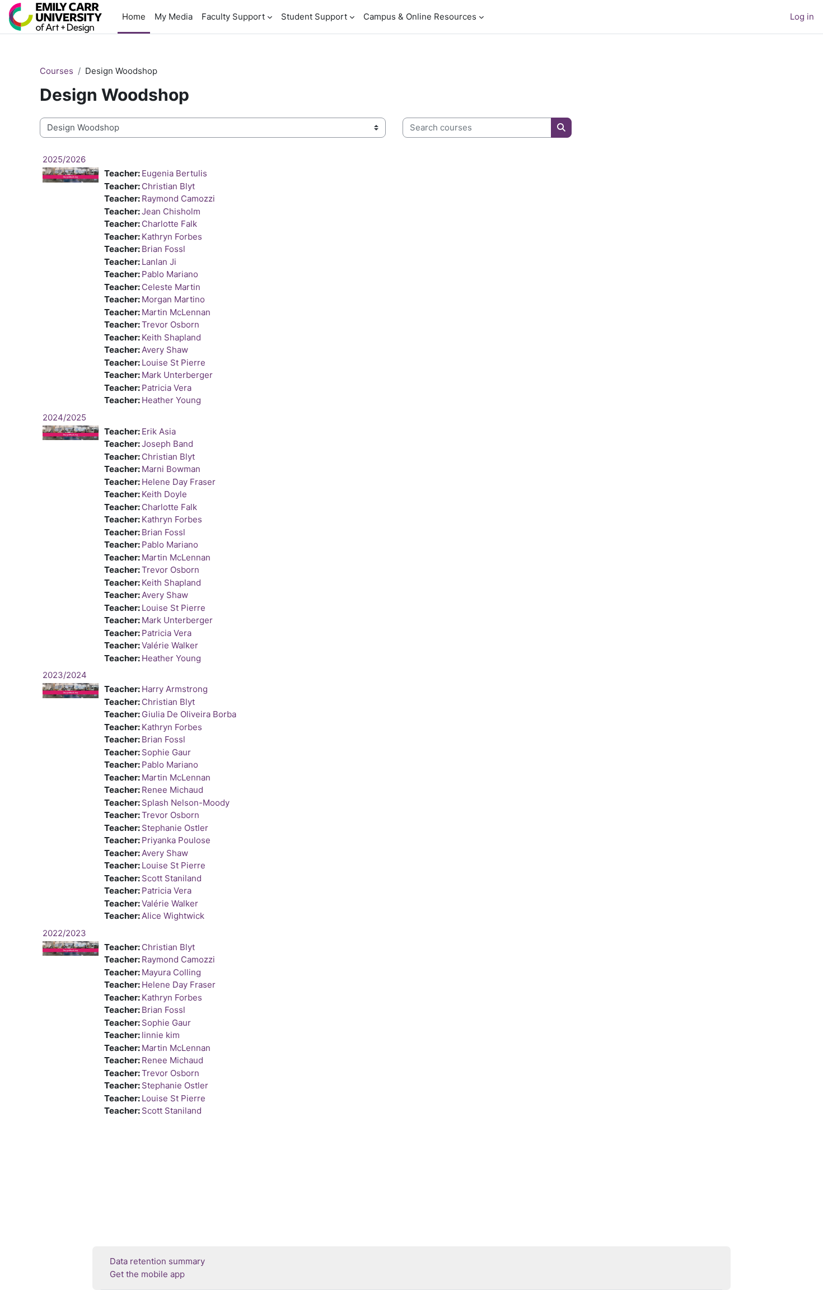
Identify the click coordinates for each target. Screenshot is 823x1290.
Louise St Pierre (173, 362)
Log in (802, 16)
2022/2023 (64, 933)
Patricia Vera (166, 387)
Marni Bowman (171, 469)
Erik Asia (159, 431)
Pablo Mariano (170, 274)
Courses (56, 71)
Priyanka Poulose (176, 840)
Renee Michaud (172, 789)
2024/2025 (64, 417)
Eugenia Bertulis (174, 173)
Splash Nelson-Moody (186, 802)
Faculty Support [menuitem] (233, 16)
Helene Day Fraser (179, 481)
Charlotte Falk (169, 223)
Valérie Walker (170, 645)
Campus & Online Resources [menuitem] (419, 16)
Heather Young (171, 400)
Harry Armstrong (175, 689)
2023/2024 (65, 675)
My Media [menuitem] (174, 16)
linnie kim (161, 1035)
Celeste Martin (171, 287)
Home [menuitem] (134, 16)
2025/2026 (64, 159)
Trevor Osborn (170, 324)
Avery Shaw (165, 349)
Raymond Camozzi (178, 198)
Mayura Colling (171, 972)
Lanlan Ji (159, 261)
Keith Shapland (171, 337)
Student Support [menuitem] (314, 16)
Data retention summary (157, 1261)
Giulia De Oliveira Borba (189, 714)
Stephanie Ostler (175, 827)
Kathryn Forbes (172, 236)
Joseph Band (167, 443)
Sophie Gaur (166, 752)
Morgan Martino (173, 299)
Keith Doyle (164, 494)
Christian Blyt (168, 186)
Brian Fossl (163, 249)
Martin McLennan (176, 312)
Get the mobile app (147, 1274)
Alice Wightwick (173, 915)
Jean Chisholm (171, 211)
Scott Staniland (172, 878)
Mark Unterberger (177, 375)
